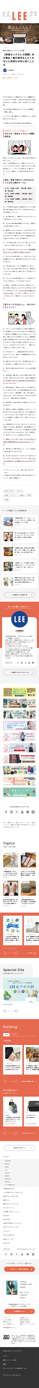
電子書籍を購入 (24, 1295)
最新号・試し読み (24, 1292)
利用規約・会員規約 (25, 1322)
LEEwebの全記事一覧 (27, 1081)
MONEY (7, 1176)
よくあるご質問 (7, 1320)
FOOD (7, 1167)
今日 (6, 1035)
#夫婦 (29, 495)
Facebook (18, 663)
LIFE (6, 1170)
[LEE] (19, 16)
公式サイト (8, 662)
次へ (16, 953)
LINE (33, 812)
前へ (5, 953)
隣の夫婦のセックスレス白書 (13, 50)
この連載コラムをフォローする (19, 672)
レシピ (14, 1035)
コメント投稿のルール (8, 1324)
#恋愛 (6, 500)
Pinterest (33, 663)
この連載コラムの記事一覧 (19, 595)
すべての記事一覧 (9, 1185)
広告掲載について (24, 1318)
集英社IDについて (7, 1322)
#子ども (19, 491)
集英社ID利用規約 (24, 1320)
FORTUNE (8, 1179)
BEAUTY (7, 1164)
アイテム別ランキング (27, 1133)
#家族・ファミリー (10, 495)
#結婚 (22, 495)
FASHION (8, 1161)
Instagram (22, 663)
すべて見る (30, 953)
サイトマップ (6, 1318)
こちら (13, 1343)
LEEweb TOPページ (19, 1148)
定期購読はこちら (19, 1311)
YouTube (29, 663)
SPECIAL (7, 1182)
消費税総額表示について (9, 1327)
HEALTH (7, 1173)
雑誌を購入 (22, 1298)
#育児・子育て (9, 491)
